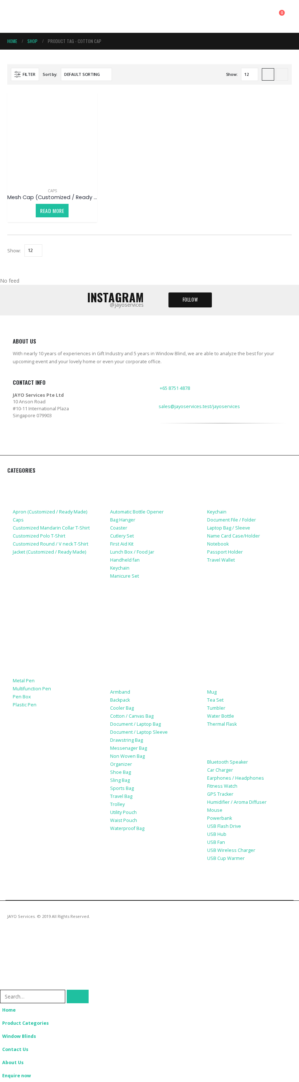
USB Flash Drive (224, 826)
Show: (232, 74)
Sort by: (50, 74)
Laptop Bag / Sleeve (228, 528)
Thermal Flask (222, 724)
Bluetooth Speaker (227, 762)
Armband (120, 692)
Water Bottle (220, 716)
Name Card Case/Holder (233, 536)
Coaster (118, 528)
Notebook (218, 544)
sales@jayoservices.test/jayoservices (199, 406)
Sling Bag (120, 780)
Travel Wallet (221, 560)
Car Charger (220, 770)
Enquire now (16, 1076)
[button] (13, 16)
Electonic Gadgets (232, 746)
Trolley (117, 804)
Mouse (214, 810)
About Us (13, 1062)
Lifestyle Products (135, 484)
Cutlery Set (122, 536)
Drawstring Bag (126, 740)
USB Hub (216, 834)
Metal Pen (24, 681)
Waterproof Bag (127, 828)
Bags (117, 664)
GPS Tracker (220, 794)
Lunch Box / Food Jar (132, 552)
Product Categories (25, 1023)
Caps (52, 190)
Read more (52, 210)
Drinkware (221, 664)
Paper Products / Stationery (51, 664)
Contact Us (15, 1049)
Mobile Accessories (39, 574)
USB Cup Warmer (226, 858)
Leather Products (231, 484)
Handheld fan (125, 560)
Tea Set (215, 700)
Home (9, 1010)
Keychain (119, 568)
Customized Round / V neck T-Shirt (50, 544)
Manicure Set (124, 576)
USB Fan (216, 842)
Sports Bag (122, 788)
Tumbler (216, 708)
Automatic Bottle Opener (137, 512)
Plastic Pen (24, 705)
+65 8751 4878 (175, 388)
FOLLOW (190, 299)
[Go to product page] (52, 137)
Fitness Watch (222, 786)
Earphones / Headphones (235, 778)
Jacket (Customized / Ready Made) (49, 552)
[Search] (78, 996)
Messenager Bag (128, 748)
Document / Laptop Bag (135, 724)
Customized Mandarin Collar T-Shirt (51, 528)
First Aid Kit (121, 544)
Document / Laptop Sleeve (139, 732)
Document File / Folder (231, 520)
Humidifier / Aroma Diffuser (237, 802)
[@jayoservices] (163, 449)
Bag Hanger (122, 520)
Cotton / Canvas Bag (132, 716)
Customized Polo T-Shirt (39, 536)
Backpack (120, 700)
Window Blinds (19, 1036)
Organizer (121, 764)
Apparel (23, 484)
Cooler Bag (122, 708)
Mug (212, 692)
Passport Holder (225, 552)
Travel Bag (121, 796)
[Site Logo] (40, 16)
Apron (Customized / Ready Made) (50, 512)
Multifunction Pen (32, 689)
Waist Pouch (123, 820)
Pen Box (22, 697)
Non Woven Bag (127, 756)
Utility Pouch (123, 812)
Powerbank (219, 818)
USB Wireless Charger (231, 850)
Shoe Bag (120, 772)
